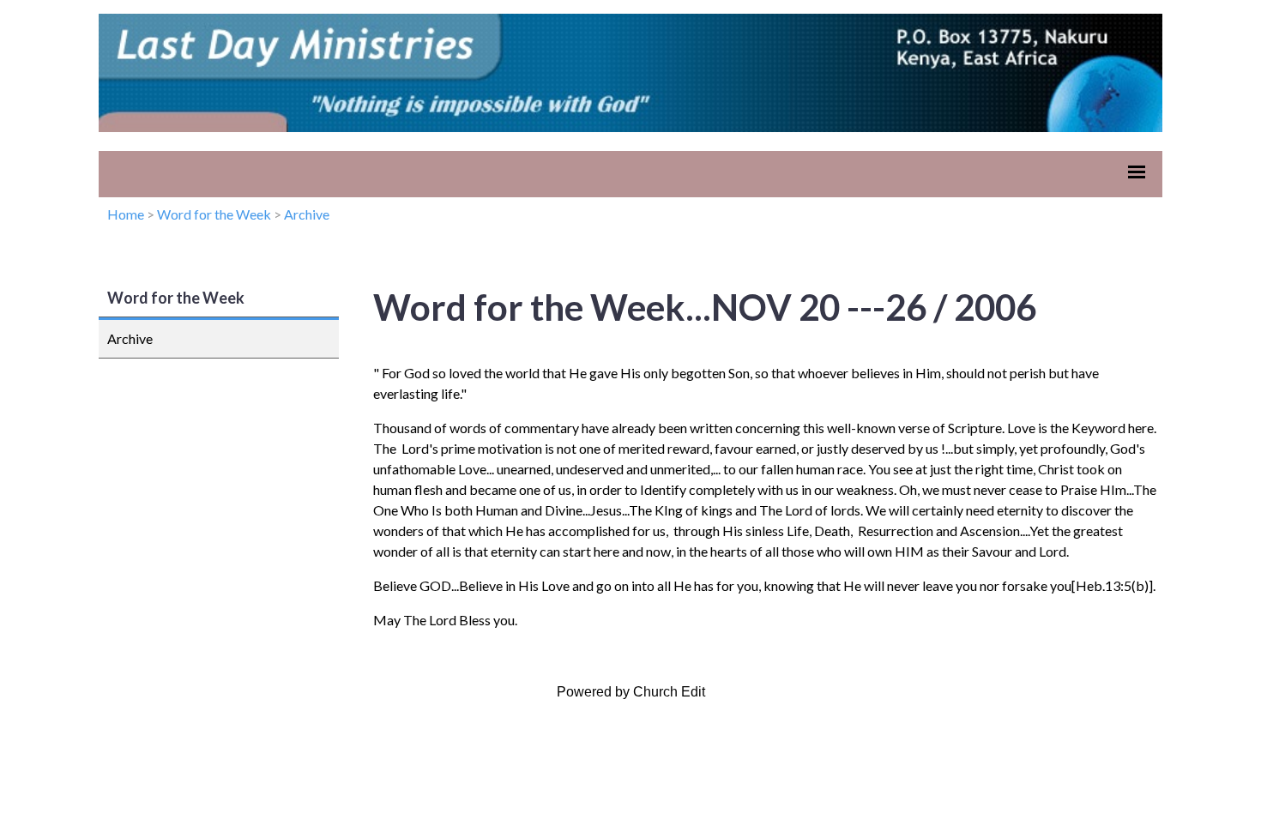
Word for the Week (214, 214)
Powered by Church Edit (631, 691)
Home (125, 214)
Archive (306, 214)
